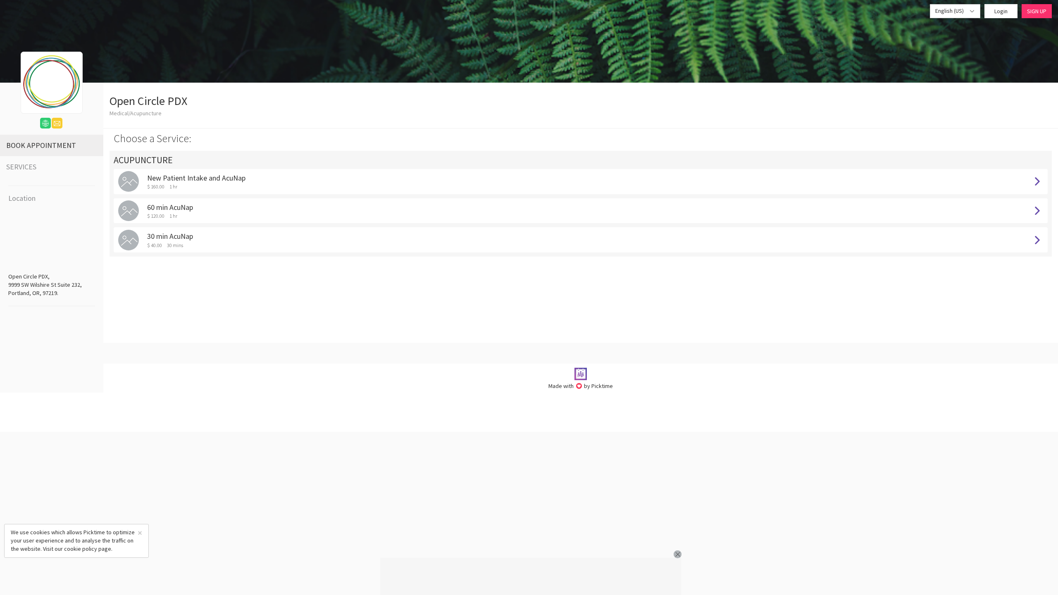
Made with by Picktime (580, 386)
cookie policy (80, 548)
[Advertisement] (530, 576)
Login (1001, 11)
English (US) (950, 10)
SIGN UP (1036, 11)
